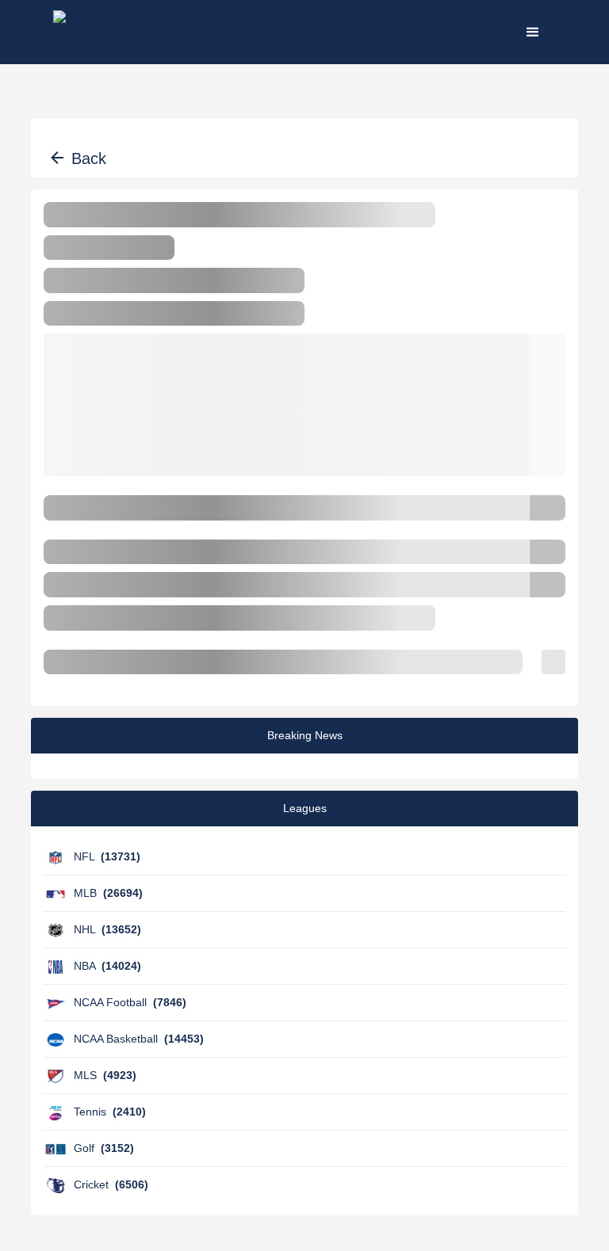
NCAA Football (130, 1002)
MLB (108, 893)
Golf (104, 1148)
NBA (107, 965)
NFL (107, 856)
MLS (105, 1075)
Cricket (111, 1184)
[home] (102, 31)
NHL (107, 929)
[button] (533, 32)
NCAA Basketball (139, 1038)
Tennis (110, 1111)
